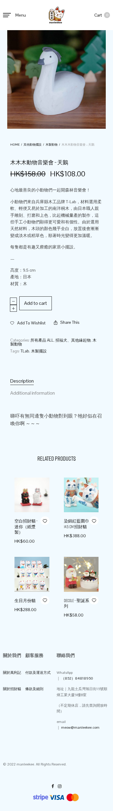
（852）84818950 (77, 678)
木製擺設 (39, 351)
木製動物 (52, 145)
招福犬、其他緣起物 (73, 340)
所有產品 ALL (42, 340)
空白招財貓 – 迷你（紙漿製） (26, 526)
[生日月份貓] (31, 574)
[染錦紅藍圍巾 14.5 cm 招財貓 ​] (81, 495)
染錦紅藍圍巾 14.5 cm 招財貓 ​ (76, 523)
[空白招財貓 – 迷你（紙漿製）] (31, 495)
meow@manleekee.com (80, 727)
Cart (101, 15)
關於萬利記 (12, 672)
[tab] (56, 381)
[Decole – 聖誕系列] (81, 574)
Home (15, 145)
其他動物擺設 (33, 145)
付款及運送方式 (38, 672)
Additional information (32, 393)
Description (22, 381)
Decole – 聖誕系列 (76, 603)
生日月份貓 (25, 601)
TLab (24, 351)
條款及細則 (34, 688)
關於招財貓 (12, 688)
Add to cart (35, 303)
